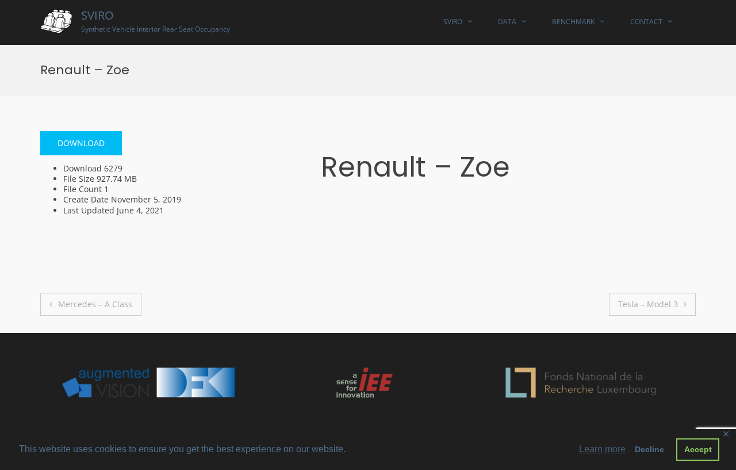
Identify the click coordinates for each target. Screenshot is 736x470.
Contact (646, 21)
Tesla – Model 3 (648, 304)
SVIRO (97, 15)
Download (81, 142)
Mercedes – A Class (95, 304)
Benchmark (573, 21)
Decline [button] (649, 449)
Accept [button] (698, 449)
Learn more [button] (602, 449)
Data (507, 21)
